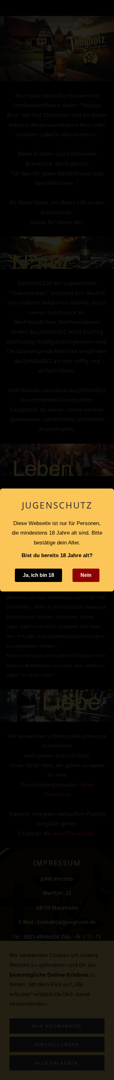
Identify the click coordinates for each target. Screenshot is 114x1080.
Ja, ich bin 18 (38, 575)
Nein (86, 575)
